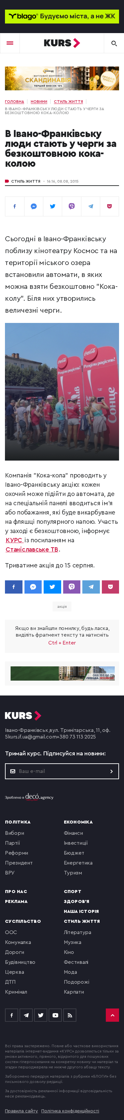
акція (62, 606)
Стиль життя (25, 181)
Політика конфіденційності (70, 1111)
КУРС (15, 540)
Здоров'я (77, 901)
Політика (17, 822)
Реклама (16, 901)
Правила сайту (21, 1111)
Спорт (72, 891)
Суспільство (23, 921)
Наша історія (81, 911)
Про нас (16, 891)
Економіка (78, 822)
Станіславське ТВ (32, 550)
